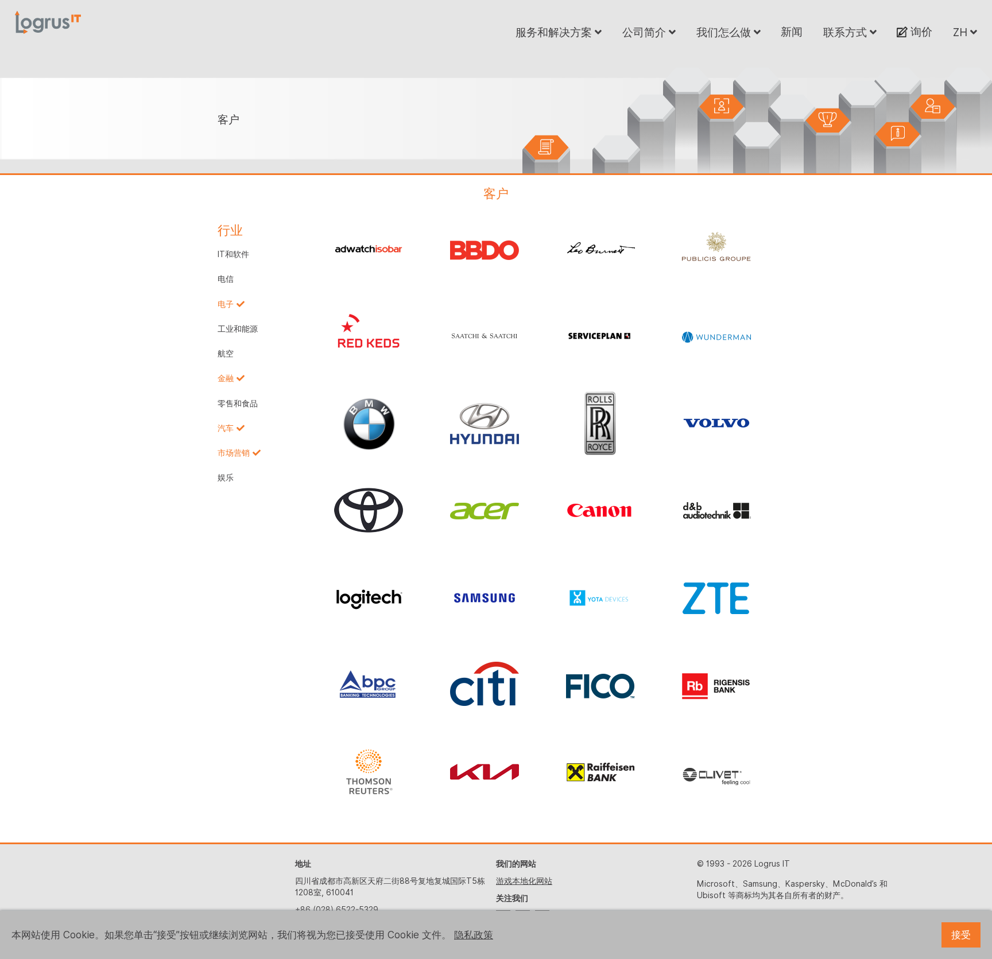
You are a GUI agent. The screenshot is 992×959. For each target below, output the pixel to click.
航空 (226, 353)
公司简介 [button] (645, 32)
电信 (226, 279)
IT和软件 (233, 254)
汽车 (226, 428)
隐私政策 (473, 935)
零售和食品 (238, 403)
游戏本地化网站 (524, 881)
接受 (961, 935)
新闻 (792, 31)
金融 (226, 378)
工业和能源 (238, 328)
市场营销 (234, 452)
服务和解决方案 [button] (555, 32)
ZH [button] (961, 32)
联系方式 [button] (846, 32)
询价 (920, 31)
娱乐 (226, 477)
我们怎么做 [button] (725, 32)
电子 (226, 304)
